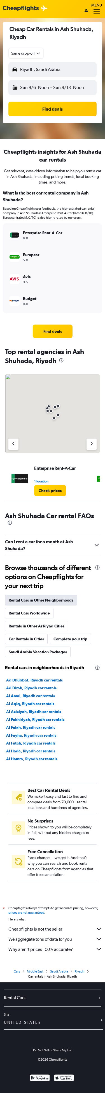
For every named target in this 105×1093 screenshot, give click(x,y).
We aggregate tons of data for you (40, 939)
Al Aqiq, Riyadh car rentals (30, 703)
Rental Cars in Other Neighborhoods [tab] (41, 600)
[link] (53, 331)
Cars (17, 971)
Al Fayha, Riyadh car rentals (31, 735)
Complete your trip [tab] (70, 639)
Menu (96, 5)
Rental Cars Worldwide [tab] (29, 613)
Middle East (35, 971)
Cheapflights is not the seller (35, 929)
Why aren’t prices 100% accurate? (40, 949)
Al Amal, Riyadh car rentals (30, 696)
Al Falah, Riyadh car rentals (30, 727)
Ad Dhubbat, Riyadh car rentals (34, 680)
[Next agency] (92, 444)
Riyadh (80, 971)
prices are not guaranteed (26, 913)
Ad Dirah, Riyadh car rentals (31, 688)
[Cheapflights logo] (21, 8)
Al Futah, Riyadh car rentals (30, 743)
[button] (26, 53)
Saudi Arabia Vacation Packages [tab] (38, 652)
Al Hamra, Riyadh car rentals (31, 759)
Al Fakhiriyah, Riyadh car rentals (35, 719)
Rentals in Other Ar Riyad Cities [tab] (36, 626)
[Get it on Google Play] (40, 1078)
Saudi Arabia (59, 971)
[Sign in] (86, 11)
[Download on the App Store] (64, 1078)
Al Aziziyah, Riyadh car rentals (33, 711)
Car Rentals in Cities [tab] (26, 639)
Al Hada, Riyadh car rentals (30, 751)
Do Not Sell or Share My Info (52, 1050)
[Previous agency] (13, 444)
